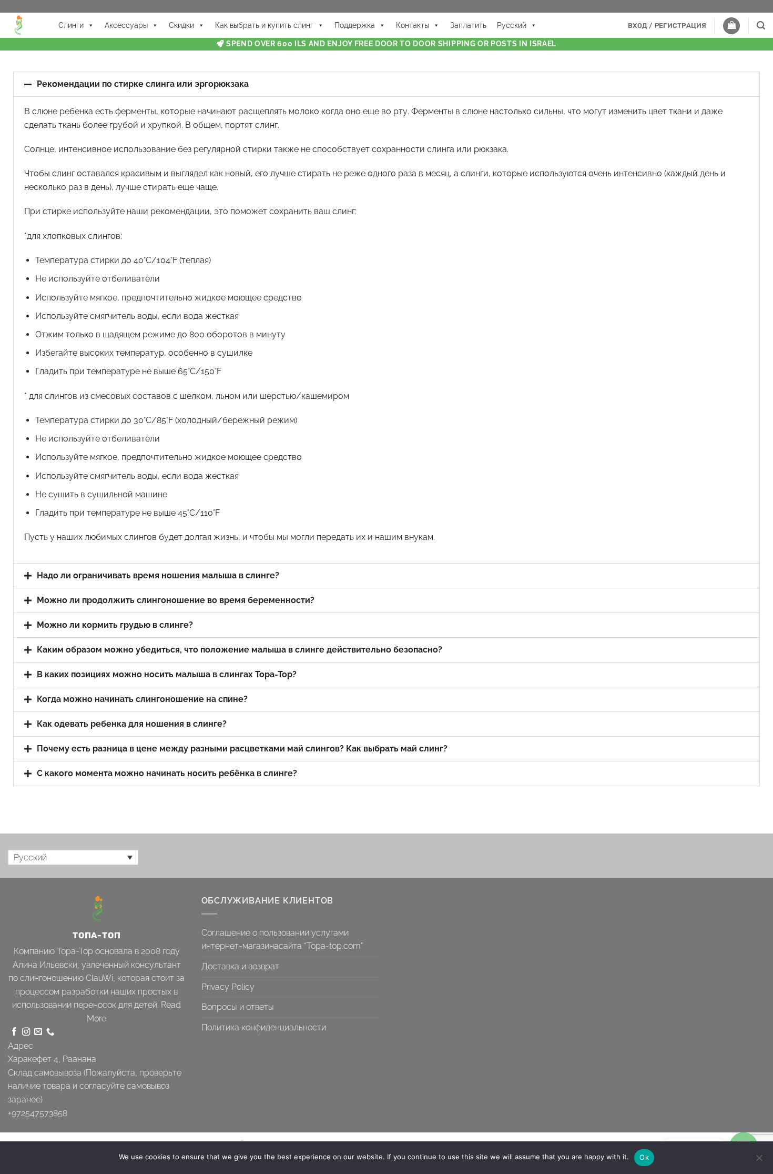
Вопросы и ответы (237, 1007)
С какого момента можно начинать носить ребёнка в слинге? (167, 773)
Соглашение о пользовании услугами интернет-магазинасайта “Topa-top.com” (282, 939)
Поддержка (354, 25)
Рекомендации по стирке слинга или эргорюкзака (143, 84)
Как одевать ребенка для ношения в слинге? (132, 724)
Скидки (181, 25)
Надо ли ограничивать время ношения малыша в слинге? (158, 575)
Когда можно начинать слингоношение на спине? (142, 699)
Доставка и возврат (240, 966)
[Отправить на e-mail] (38, 1032)
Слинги (71, 25)
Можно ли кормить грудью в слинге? (115, 625)
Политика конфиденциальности (263, 1027)
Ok (644, 1157)
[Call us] (50, 1032)
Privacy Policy (228, 987)
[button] (667, 25)
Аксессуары (126, 25)
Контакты (412, 25)
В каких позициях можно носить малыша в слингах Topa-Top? (167, 674)
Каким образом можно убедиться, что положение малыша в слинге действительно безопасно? (239, 650)
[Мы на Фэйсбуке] (14, 1032)
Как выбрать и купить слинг (264, 25)
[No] (758, 1160)
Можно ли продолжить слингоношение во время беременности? (175, 600)
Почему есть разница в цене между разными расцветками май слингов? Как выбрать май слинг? (242, 749)
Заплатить (468, 25)
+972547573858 (37, 1113)
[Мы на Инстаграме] (26, 1032)
